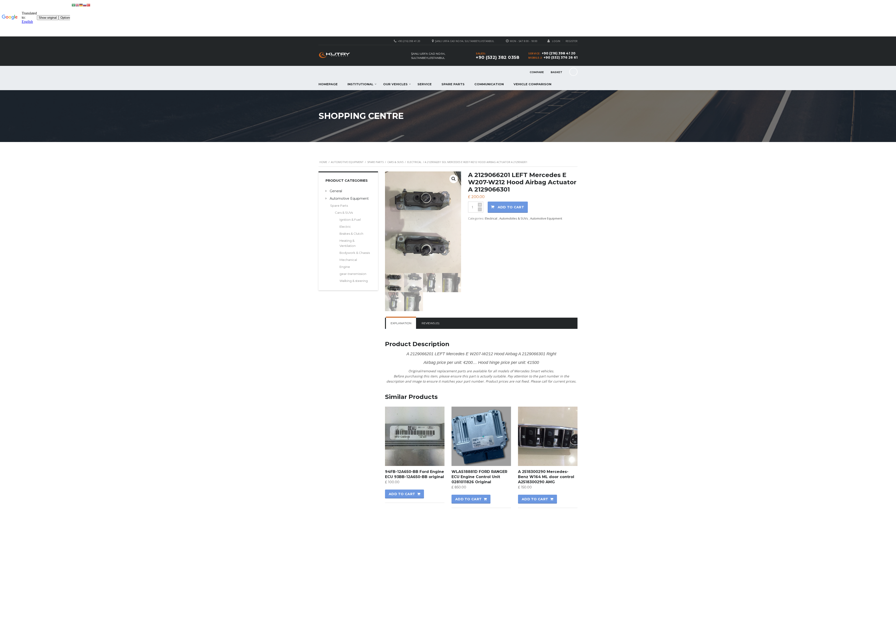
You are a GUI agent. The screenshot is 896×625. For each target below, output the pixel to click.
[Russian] (85, 5)
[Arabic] (73, 5)
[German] (81, 5)
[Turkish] (88, 5)
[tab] (401, 323)
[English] (77, 5)
